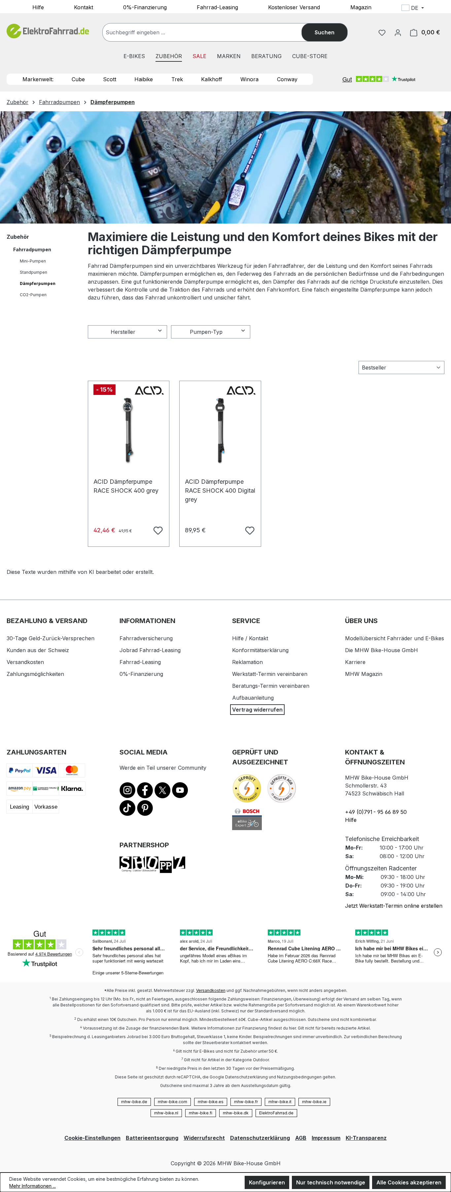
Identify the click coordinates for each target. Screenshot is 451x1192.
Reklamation (247, 662)
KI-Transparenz (366, 1138)
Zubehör (18, 236)
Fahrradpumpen (32, 249)
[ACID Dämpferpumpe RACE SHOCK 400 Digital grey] (220, 431)
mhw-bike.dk (236, 1112)
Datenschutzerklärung (260, 1138)
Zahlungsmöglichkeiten (35, 674)
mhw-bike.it (280, 1101)
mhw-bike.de (134, 1101)
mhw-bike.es (211, 1101)
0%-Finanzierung (145, 7)
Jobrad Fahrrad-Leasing (150, 650)
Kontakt (83, 7)
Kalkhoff (211, 79)
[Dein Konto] (398, 32)
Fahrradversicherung (146, 638)
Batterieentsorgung (152, 1138)
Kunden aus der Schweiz (38, 650)
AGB (300, 1138)
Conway (287, 79)
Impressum (326, 1138)
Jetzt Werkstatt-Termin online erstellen (393, 905)
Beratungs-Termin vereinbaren (270, 686)
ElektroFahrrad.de (276, 1112)
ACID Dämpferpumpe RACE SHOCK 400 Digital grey (220, 485)
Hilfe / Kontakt (250, 638)
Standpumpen (33, 272)
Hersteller (123, 332)
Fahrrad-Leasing (217, 7)
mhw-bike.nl (166, 1112)
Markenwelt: (37, 79)
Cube (78, 79)
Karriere (355, 662)
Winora (249, 79)
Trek (177, 79)
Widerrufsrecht (204, 1138)
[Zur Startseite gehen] (48, 31)
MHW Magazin (363, 674)
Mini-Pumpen (33, 261)
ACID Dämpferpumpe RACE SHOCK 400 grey (125, 485)
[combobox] (208, 32)
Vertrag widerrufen (257, 709)
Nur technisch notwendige (330, 1182)
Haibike (143, 79)
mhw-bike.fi (200, 1112)
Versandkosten (25, 662)
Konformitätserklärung (260, 650)
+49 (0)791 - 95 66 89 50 (376, 812)
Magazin (360, 7)
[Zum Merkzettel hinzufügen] (157, 529)
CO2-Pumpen (33, 294)
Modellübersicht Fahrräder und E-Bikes (394, 638)
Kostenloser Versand (294, 7)
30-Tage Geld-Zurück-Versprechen (50, 638)
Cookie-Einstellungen (92, 1138)
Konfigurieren (267, 1182)
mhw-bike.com (172, 1101)
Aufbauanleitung (253, 697)
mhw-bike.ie (314, 1101)
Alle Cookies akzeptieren (408, 1182)
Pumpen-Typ (206, 332)
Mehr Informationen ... (32, 1186)
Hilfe (38, 7)
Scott (109, 79)
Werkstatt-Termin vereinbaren (269, 674)
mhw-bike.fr (246, 1101)
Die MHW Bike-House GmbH (381, 650)
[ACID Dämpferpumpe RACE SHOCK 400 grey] (128, 431)
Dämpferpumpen (37, 283)
